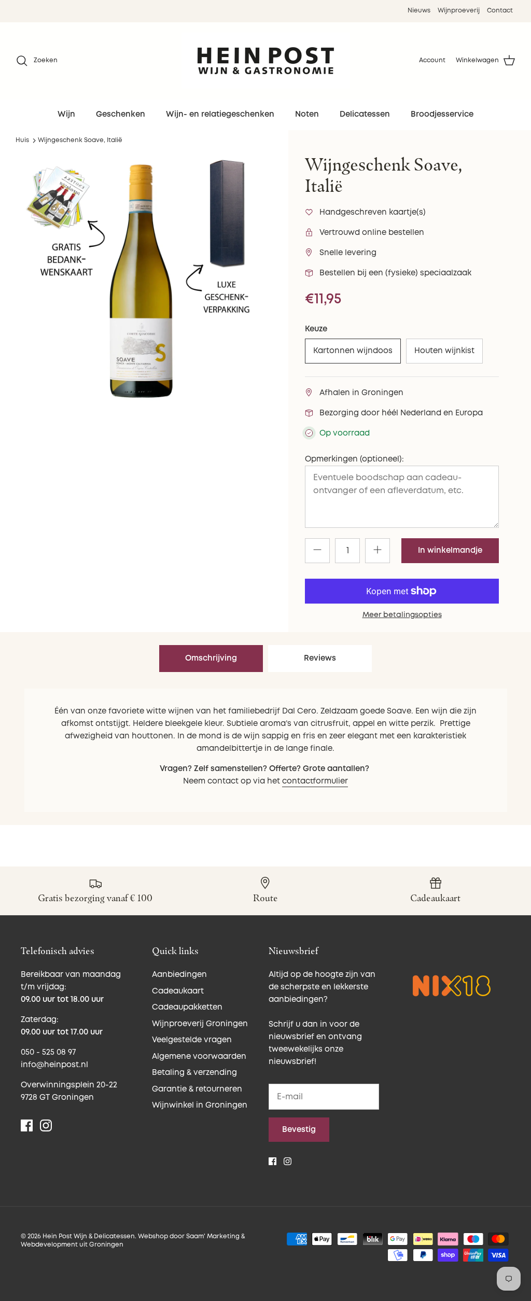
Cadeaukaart (178, 991)
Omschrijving (211, 658)
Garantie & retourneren (197, 1089)
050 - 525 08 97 (48, 1052)
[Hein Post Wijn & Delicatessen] (265, 61)
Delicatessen (365, 114)
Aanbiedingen (179, 974)
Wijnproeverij (459, 10)
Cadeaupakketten (187, 1007)
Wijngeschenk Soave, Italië (80, 140)
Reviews (320, 658)
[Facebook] (27, 1125)
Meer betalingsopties (402, 615)
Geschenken (120, 114)
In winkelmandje (450, 550)
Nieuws (419, 10)
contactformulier (315, 781)
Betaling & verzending (194, 1072)
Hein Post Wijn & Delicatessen (89, 1236)
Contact (500, 10)
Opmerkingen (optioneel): (354, 459)
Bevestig (299, 1129)
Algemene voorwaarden (199, 1056)
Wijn (66, 114)
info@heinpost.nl (54, 1064)
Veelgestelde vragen (192, 1039)
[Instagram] (46, 1125)
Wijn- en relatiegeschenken (220, 114)
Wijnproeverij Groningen (200, 1023)
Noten (307, 114)
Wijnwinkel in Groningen (199, 1105)
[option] (141, 281)
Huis (22, 140)
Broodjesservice (442, 114)
